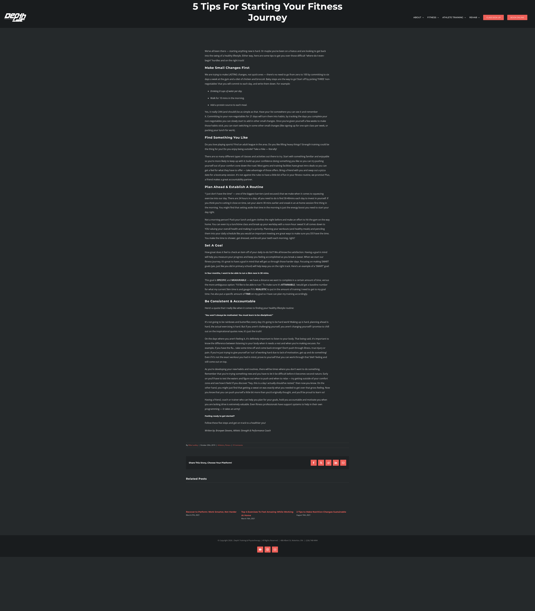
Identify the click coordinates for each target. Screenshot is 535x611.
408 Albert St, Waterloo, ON (291, 540)
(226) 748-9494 (312, 540)
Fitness (228, 445)
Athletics (221, 445)
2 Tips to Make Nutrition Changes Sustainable (266, 512)
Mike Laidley (193, 445)
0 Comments (238, 445)
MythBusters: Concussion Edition (315, 512)
